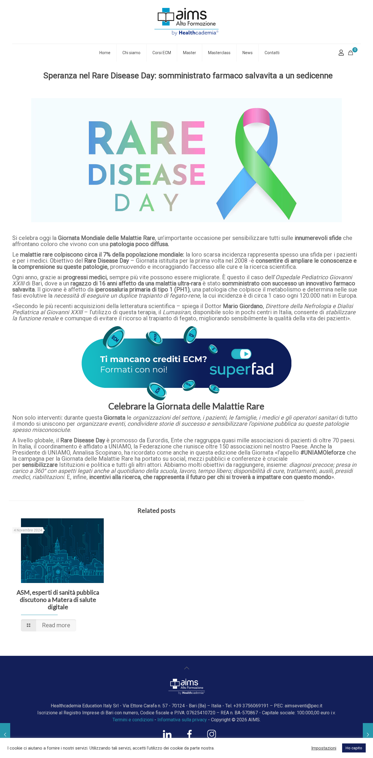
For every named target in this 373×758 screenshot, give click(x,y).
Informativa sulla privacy (182, 719)
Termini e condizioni (132, 719)
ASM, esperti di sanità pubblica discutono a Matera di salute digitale (58, 599)
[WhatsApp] (167, 737)
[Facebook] (189, 737)
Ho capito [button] (354, 748)
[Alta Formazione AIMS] (186, 22)
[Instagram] (211, 737)
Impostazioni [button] (323, 748)
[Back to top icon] (186, 668)
